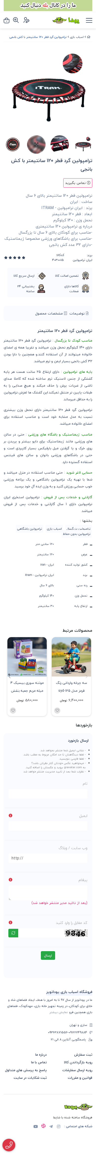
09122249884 (78, 1032)
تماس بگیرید (76, 183)
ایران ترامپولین (82, 260)
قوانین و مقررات (80, 1078)
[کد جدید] (13, 933)
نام (85, 783)
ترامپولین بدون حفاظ (77, 534)
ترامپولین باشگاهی (29, 528)
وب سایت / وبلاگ (73, 848)
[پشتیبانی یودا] (8, 1145)
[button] (9, 676)
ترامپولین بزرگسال (78, 528)
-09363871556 (58, 1032)
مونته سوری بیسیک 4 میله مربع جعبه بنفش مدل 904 (27, 686)
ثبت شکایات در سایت (30, 1078)
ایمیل (83, 815)
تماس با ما (39, 1062)
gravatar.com (73, 767)
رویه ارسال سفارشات (77, 1070)
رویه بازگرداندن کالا (78, 1062)
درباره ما (41, 1054)
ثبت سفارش (83, 1054)
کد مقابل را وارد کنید (71, 922)
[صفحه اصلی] (88, 37)
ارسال (48, 955)
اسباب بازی (77, 37)
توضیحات (77, 313)
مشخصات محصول (49, 313)
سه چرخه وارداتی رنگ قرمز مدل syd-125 (71, 686)
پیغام (83, 880)
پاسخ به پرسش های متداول (26, 1070)
